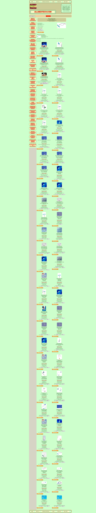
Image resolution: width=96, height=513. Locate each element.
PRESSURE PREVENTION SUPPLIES (32, 95)
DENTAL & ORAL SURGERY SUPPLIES (33, 141)
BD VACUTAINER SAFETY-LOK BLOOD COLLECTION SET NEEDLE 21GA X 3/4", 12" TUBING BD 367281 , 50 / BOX (59, 48)
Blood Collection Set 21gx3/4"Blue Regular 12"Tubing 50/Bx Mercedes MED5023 (44, 410)
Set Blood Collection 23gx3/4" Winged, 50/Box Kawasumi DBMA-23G (59, 500)
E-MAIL (53, 1)
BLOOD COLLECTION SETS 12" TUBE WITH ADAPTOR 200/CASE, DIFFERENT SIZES (44, 77)
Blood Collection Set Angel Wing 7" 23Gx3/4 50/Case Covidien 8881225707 (59, 410)
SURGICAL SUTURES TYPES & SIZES (33, 120)
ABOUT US (37, 1)
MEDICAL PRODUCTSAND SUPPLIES (33, 19)
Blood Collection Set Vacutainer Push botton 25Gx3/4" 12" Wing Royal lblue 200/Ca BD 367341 (59, 189)
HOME (32, 1)
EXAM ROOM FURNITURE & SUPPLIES (33, 48)
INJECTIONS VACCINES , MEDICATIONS (33, 57)
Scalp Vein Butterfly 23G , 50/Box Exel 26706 (59, 485)
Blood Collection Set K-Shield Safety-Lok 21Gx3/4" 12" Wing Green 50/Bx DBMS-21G (44, 328)
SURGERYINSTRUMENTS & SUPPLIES (32, 115)
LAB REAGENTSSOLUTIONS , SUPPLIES (33, 65)
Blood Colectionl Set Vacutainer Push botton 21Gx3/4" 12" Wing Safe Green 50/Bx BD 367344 (44, 312)
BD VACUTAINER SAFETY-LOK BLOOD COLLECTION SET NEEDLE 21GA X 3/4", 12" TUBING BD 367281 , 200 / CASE (59, 63)
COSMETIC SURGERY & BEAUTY (33, 28)
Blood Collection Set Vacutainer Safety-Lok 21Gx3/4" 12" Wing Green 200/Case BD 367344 (44, 263)
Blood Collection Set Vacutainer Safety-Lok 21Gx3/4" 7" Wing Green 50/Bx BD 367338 (44, 279)
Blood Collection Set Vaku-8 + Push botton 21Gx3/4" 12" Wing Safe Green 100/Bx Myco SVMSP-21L (59, 471)
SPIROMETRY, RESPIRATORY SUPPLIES (33, 107)
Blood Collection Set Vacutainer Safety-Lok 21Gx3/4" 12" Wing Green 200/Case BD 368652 (59, 424)
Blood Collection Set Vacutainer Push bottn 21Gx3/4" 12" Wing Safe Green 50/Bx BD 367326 (59, 172)
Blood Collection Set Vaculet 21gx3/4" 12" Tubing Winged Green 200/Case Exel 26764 (44, 442)
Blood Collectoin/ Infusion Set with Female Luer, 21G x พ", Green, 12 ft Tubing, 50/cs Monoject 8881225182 (59, 141)
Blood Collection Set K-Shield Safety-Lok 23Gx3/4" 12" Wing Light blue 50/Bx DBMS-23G (59, 217)
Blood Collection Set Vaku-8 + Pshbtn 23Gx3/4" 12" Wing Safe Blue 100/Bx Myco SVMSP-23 (44, 485)
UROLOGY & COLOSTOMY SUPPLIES (33, 132)
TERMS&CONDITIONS (45, 1)
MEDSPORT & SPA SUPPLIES (32, 78)
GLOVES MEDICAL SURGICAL (33, 53)
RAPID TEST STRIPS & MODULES (33, 103)
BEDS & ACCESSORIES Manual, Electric (33, 23)
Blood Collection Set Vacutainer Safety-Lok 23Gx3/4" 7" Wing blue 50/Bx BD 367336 (44, 360)
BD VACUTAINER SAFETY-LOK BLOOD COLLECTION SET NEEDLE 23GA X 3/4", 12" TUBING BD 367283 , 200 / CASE (44, 48)
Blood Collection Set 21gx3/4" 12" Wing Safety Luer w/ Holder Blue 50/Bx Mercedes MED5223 (44, 377)
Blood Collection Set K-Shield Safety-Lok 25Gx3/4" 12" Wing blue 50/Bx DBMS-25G (59, 311)
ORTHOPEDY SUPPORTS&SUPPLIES (32, 82)
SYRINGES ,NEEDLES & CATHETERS (32, 124)
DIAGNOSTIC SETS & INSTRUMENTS (33, 36)
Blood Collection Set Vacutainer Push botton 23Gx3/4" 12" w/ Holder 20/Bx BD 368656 (59, 344)
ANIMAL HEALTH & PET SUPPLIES (32, 145)
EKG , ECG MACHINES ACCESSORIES (33, 44)
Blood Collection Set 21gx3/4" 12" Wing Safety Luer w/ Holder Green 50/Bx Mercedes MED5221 (59, 377)
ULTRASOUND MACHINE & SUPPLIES (33, 128)
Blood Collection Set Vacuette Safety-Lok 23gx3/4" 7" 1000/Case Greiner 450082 (44, 458)
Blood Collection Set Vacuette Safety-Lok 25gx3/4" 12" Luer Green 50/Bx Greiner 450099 (59, 442)
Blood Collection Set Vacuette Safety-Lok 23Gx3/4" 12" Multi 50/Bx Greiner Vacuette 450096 (44, 218)
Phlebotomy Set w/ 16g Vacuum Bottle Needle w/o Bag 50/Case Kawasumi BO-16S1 (59, 234)
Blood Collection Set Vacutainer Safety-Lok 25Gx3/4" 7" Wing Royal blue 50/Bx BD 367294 (44, 296)
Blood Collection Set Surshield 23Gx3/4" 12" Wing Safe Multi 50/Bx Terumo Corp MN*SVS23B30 (59, 202)
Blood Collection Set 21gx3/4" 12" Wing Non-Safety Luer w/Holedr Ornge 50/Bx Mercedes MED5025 (59, 361)
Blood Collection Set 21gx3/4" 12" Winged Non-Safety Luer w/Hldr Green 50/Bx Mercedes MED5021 (59, 394)
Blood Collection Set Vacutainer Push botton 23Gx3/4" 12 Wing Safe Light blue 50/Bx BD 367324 (59, 296)
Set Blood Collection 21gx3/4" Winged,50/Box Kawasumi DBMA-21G (44, 500)
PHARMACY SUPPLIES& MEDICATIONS (33, 90)
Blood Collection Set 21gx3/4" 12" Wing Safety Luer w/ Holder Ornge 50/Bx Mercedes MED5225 (44, 394)
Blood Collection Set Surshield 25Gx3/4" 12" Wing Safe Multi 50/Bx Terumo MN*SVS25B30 (44, 247)
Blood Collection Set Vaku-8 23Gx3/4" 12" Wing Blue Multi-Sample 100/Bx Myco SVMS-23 (59, 262)
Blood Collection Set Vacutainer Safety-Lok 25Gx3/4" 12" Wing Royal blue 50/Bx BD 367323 (44, 344)
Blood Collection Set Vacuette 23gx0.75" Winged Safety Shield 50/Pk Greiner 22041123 (59, 456)
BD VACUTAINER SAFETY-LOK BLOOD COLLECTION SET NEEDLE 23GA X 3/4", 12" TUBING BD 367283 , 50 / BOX (44, 64)
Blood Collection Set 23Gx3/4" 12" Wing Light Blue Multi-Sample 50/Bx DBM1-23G (44, 203)
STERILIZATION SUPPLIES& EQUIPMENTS (33, 111)
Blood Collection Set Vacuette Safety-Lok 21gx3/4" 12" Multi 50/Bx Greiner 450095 (59, 279)
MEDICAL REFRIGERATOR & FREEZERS (33, 74)
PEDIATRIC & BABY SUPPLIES (33, 86)
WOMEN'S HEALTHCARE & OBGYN (33, 136)
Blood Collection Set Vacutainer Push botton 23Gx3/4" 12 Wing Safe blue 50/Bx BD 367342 (44, 189)
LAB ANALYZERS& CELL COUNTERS (32, 69)
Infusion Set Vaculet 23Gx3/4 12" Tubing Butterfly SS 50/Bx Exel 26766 (44, 233)
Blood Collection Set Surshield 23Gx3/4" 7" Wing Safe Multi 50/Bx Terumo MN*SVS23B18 (59, 247)
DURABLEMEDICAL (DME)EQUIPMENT (33, 40)
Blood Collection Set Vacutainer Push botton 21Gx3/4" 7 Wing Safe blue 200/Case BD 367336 (44, 425)
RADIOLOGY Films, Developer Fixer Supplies (33, 99)
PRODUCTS (59, 1)
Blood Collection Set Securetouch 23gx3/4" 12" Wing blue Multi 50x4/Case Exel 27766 (44, 471)
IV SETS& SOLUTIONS (32, 61)
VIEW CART (66, 1)
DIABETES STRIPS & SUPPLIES (32, 32)
